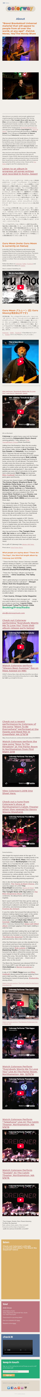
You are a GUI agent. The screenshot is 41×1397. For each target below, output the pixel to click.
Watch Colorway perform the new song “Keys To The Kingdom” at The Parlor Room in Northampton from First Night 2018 (20, 746)
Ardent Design (21, 1393)
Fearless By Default (10, 909)
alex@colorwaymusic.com (13, 613)
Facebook (30, 264)
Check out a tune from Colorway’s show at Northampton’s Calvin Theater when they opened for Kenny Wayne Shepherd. (20, 806)
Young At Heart (28, 888)
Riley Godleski (8, 475)
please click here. (28, 544)
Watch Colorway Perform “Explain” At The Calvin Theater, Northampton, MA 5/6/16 (18, 1174)
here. (18, 1320)
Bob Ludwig (20, 948)
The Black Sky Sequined (12, 937)
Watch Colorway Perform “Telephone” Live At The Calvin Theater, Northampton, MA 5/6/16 (20, 1123)
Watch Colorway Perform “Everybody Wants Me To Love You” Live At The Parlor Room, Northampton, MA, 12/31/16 (20, 1070)
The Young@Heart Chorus (15, 441)
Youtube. (22, 265)
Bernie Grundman (24, 967)
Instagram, (19, 264)
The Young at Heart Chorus (28, 127)
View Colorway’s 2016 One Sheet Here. (17, 792)
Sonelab (6, 922)
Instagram (5, 332)
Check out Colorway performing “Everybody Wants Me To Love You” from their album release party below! (20, 624)
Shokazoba (33, 978)
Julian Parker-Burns (17, 547)
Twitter (24, 264)
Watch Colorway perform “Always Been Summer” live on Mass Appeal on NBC (20, 668)
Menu (7, 3)
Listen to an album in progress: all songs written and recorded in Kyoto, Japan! (20, 171)
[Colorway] (20, 9)
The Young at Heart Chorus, (23, 884)
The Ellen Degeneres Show (20, 893)
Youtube (7, 334)
